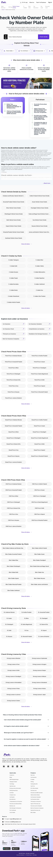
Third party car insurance (36, 801)
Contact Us (12, 775)
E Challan (32, 779)
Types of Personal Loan (35, 803)
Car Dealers (12, 797)
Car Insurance (33, 777)
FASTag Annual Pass (14, 790)
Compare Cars (13, 794)
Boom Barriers (13, 799)
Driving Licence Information (15, 788)
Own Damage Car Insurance (15, 808)
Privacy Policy (29, 855)
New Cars (33, 775)
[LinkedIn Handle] (17, 766)
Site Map (35, 855)
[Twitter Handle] (12, 766)
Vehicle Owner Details (35, 794)
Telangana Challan (13, 781)
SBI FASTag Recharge (14, 779)
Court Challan (12, 812)
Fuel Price (33, 786)
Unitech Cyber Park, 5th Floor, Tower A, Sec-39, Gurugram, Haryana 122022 (20, 824)
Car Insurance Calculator (36, 797)
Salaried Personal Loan (35, 810)
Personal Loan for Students (36, 805)
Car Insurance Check (35, 799)
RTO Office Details (34, 788)
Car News (12, 792)
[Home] (3, 2)
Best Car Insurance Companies (37, 808)
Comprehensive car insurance (16, 801)
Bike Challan (33, 812)
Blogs (11, 777)
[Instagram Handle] (4, 766)
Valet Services (12, 786)
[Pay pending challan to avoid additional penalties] (26, 83)
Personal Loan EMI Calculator (37, 792)
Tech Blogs (12, 783)
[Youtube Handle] (21, 766)
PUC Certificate (13, 810)
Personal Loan (34, 790)
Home (3, 9)
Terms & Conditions (20, 855)
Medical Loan (12, 805)
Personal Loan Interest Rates (16, 803)
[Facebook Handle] (8, 766)
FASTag (32, 781)
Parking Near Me (34, 783)
